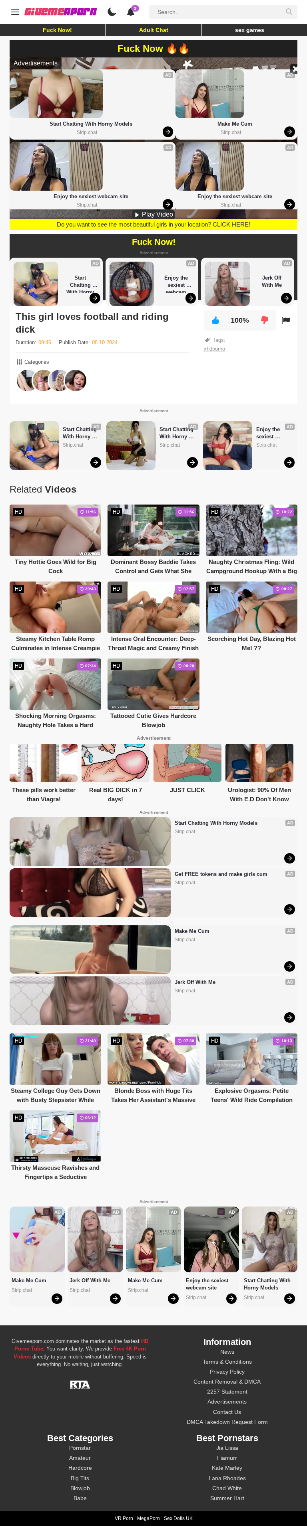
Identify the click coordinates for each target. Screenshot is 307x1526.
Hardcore (80, 1468)
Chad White (227, 1488)
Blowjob (80, 1488)
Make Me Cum (234, 124)
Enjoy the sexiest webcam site (91, 196)
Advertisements (227, 1401)
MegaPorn (148, 1518)
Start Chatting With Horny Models (91, 124)
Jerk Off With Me (272, 281)
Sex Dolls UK (178, 1518)
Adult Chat (153, 30)
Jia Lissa (227, 1448)
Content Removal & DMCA (227, 1381)
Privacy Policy (227, 1371)
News (227, 1352)
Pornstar (80, 1448)
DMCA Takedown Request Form (227, 1422)
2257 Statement (227, 1391)
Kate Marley (227, 1468)
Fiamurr (227, 1458)
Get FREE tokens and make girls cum (221, 874)
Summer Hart (227, 1498)
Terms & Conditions (227, 1361)
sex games (249, 30)
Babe (80, 1498)
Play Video (156, 214)
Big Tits (80, 1478)
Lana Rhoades (227, 1478)
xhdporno (214, 349)
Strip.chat (87, 132)
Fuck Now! (57, 30)
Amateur (80, 1458)
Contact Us (227, 1412)
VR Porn (124, 1518)
